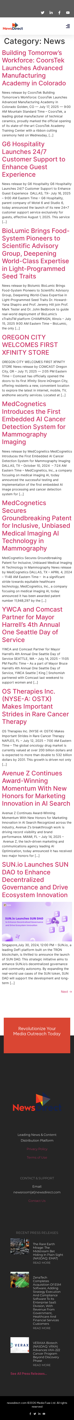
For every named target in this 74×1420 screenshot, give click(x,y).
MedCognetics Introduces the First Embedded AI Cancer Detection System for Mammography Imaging (34, 423)
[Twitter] (35, 1413)
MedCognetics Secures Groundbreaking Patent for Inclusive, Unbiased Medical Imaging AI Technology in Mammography (37, 525)
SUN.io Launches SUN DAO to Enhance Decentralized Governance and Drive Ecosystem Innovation (35, 880)
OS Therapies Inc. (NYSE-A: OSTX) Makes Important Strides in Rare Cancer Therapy (35, 706)
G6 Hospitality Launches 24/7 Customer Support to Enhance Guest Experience (33, 159)
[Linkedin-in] (39, 1413)
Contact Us (37, 1201)
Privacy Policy (37, 1149)
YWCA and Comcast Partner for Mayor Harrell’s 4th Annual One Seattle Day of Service (32, 624)
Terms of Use (37, 1157)
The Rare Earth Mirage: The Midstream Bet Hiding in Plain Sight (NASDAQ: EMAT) (48, 1251)
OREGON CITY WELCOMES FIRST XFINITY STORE (30, 344)
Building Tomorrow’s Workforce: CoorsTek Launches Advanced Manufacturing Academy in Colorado (34, 68)
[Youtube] (44, 1413)
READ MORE (42, 1262)
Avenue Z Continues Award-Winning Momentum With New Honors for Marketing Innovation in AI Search (36, 788)
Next (66, 992)
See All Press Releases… (28, 1374)
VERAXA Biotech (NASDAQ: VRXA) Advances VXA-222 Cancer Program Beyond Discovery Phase (46, 1351)
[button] (68, 26)
